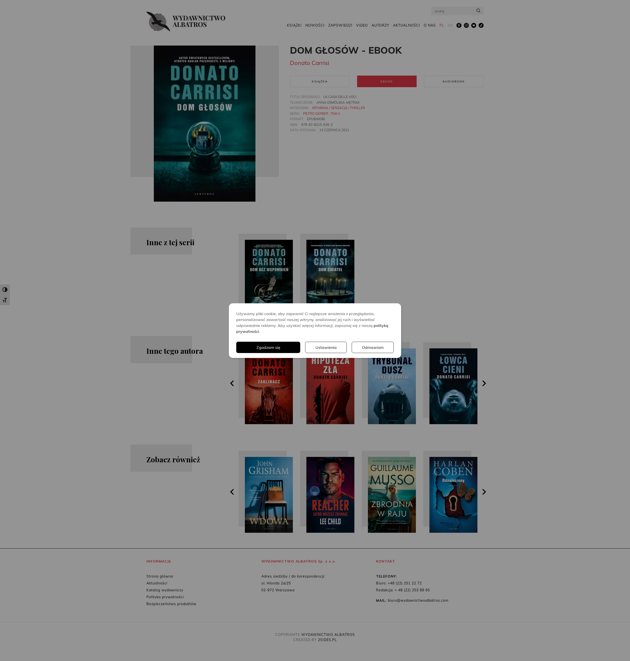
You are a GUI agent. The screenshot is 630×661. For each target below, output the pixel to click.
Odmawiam (373, 347)
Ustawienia (326, 347)
